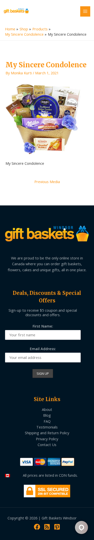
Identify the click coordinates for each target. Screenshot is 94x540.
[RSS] (47, 527)
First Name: (43, 326)
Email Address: (43, 348)
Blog (47, 415)
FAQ (47, 421)
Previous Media (47, 181)
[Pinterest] (57, 527)
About (47, 409)
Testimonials (47, 426)
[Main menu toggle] (85, 11)
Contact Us (47, 444)
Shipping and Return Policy (47, 432)
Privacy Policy (47, 438)
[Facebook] (37, 527)
